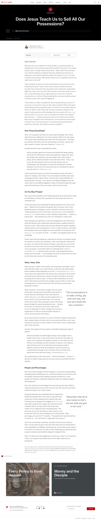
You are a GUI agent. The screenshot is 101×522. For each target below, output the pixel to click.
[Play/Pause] (8, 31)
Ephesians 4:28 (35, 297)
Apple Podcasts (56, 55)
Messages (38, 2)
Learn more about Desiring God (16, 510)
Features (57, 2)
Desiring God (67, 75)
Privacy (89, 518)
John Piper (27, 447)
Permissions (84, 518)
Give (70, 2)
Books (44, 2)
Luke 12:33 (71, 112)
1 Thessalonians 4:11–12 (64, 271)
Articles (32, 2)
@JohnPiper (34, 447)
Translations (78, 518)
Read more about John (30, 452)
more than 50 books (44, 450)
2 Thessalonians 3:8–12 (59, 352)
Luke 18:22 (60, 144)
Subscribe (91, 508)
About (64, 2)
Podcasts (51, 2)
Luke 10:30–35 (57, 401)
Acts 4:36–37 (29, 233)
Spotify (68, 55)
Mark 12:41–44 (45, 169)
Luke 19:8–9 (29, 214)
